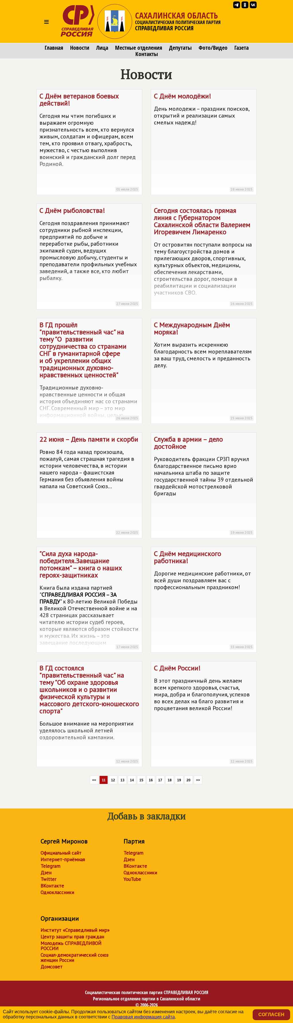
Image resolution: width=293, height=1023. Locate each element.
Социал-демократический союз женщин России (74, 957)
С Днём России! (203, 713)
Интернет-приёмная (63, 859)
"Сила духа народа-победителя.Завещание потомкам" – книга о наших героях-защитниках (88, 601)
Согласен (271, 1014)
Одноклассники (57, 892)
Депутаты (180, 48)
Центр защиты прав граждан (72, 936)
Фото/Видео (213, 48)
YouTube (132, 879)
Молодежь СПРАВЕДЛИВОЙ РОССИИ (71, 946)
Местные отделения (138, 48)
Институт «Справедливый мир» (75, 930)
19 (179, 780)
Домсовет (52, 966)
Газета (241, 48)
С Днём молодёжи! (203, 141)
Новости (79, 48)
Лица (102, 48)
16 (151, 780)
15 (141, 780)
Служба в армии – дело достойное (203, 485)
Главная (54, 48)
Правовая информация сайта (143, 1016)
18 (170, 780)
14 (132, 780)
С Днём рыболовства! (88, 256)
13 (122, 780)
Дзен (46, 872)
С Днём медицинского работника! (203, 599)
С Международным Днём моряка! (203, 370)
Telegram (50, 866)
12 (113, 780)
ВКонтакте (52, 885)
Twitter (48, 879)
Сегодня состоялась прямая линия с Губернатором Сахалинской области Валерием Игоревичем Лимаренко (203, 256)
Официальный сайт (61, 852)
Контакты (146, 54)
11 (104, 780)
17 (160, 780)
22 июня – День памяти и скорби (88, 485)
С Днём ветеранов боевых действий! (88, 141)
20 (189, 780)
